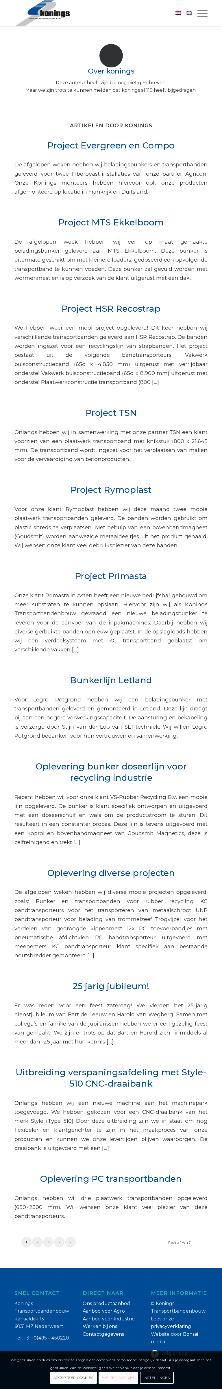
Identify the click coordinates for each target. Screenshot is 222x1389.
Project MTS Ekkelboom (111, 222)
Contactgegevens (103, 1334)
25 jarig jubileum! (111, 986)
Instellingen (156, 1377)
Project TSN (111, 412)
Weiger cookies (118, 1377)
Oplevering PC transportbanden (111, 1178)
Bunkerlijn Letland (111, 680)
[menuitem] (200, 13)
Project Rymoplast (111, 489)
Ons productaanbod (106, 1303)
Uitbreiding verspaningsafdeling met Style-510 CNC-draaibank (111, 1078)
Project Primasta (111, 576)
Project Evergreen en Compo (111, 145)
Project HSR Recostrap (111, 308)
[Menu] (200, 13)
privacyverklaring (171, 1326)
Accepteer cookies (73, 1377)
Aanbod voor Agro (104, 1311)
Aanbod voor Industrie (109, 1319)
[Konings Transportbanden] (42, 13)
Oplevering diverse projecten (111, 873)
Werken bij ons (100, 1326)
